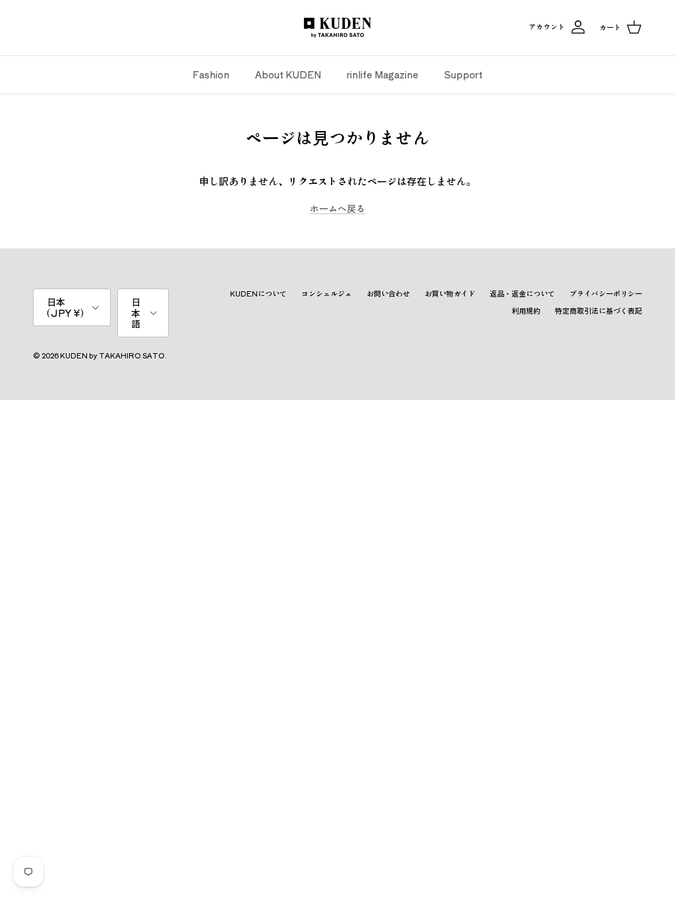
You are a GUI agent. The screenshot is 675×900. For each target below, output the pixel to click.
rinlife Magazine (383, 74)
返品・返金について (522, 293)
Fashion (210, 74)
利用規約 (526, 310)
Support (463, 74)
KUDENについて (258, 293)
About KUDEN (288, 74)
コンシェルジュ (326, 293)
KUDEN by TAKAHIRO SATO (112, 355)
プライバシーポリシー (606, 293)
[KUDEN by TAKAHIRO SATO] (337, 27)
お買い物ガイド (450, 293)
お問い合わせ (388, 293)
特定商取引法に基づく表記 (598, 310)
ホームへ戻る (337, 208)
